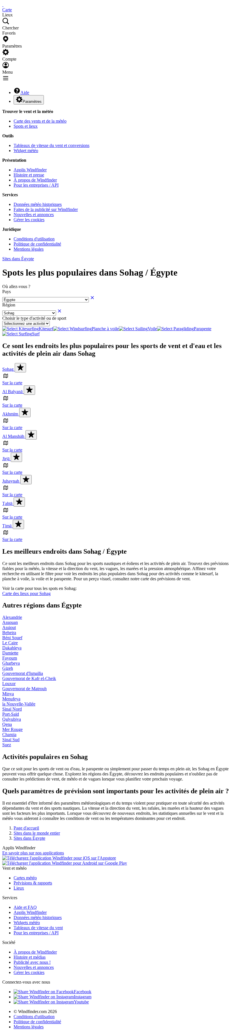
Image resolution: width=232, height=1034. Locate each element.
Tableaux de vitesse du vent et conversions (51, 145)
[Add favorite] (20, 367)
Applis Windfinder (30, 169)
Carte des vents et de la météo (40, 121)
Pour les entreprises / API (36, 185)
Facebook (82, 991)
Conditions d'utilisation (34, 238)
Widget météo (26, 150)
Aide (24, 92)
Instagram (82, 996)
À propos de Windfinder (35, 180)
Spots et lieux (26, 126)
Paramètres (32, 101)
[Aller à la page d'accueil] (2, 4)
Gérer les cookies (29, 219)
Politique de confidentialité (37, 244)
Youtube (81, 1001)
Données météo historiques (38, 204)
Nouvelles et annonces (34, 214)
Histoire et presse (29, 174)
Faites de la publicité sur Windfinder (46, 209)
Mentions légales (29, 249)
